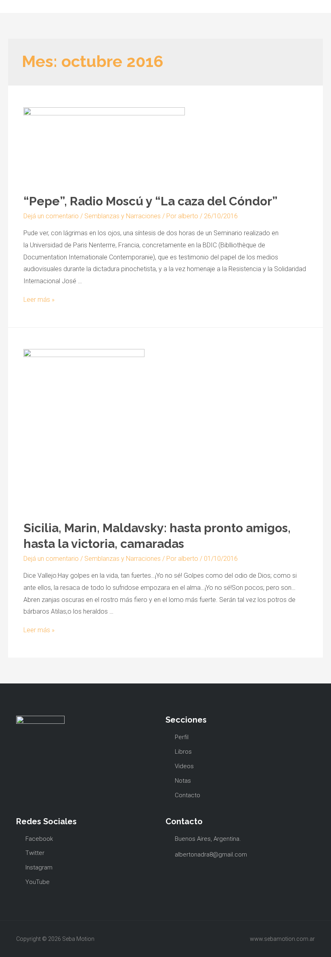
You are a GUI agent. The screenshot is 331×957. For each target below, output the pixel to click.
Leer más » (38, 299)
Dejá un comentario (51, 216)
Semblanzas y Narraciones (122, 216)
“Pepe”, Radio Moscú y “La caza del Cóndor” (150, 201)
